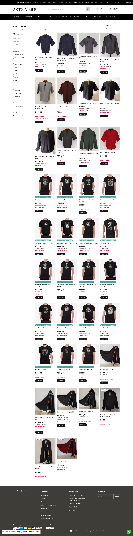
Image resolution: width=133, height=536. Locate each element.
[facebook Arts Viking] (17, 491)
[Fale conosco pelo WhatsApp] (129, 532)
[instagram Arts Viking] (13, 491)
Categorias (16, 16)
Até (21, 115)
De (13, 115)
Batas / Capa (16, 41)
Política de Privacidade (76, 495)
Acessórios (28, 16)
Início (14, 23)
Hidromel (77, 16)
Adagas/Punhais (97, 16)
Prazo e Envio (73, 507)
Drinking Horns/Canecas (63, 16)
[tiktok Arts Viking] (21, 491)
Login (101, 8)
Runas (86, 16)
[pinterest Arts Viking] (25, 491)
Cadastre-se (103, 10)
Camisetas (15, 44)
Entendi (20, 532)
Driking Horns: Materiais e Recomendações (77, 499)
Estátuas (38, 16)
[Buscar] (88, 9)
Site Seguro (72, 510)
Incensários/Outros (112, 16)
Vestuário (48, 16)
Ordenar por (108, 25)
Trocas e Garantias (75, 504)
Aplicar (31, 119)
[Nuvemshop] (71, 531)
